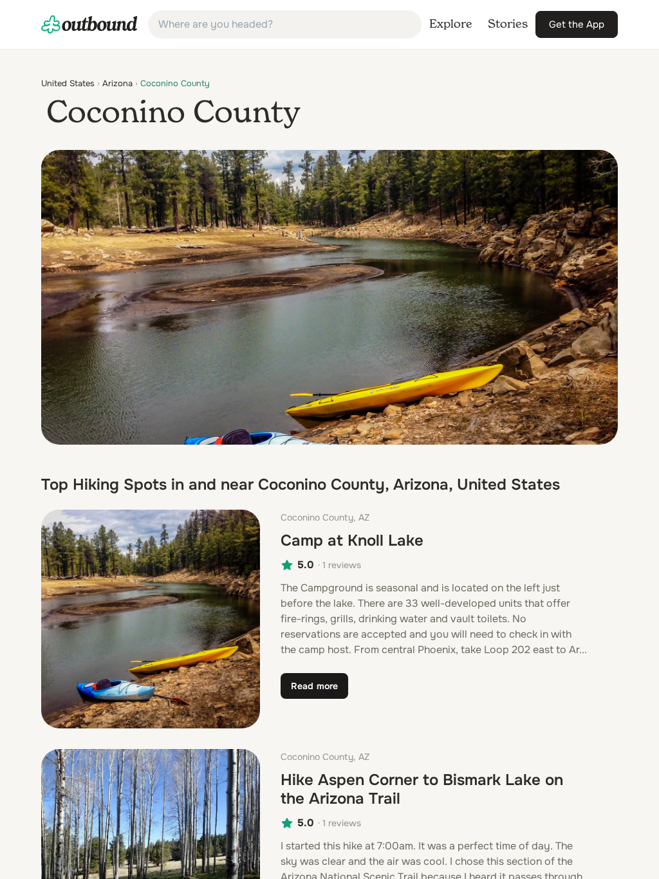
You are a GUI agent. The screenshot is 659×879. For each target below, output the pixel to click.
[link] (89, 24)
